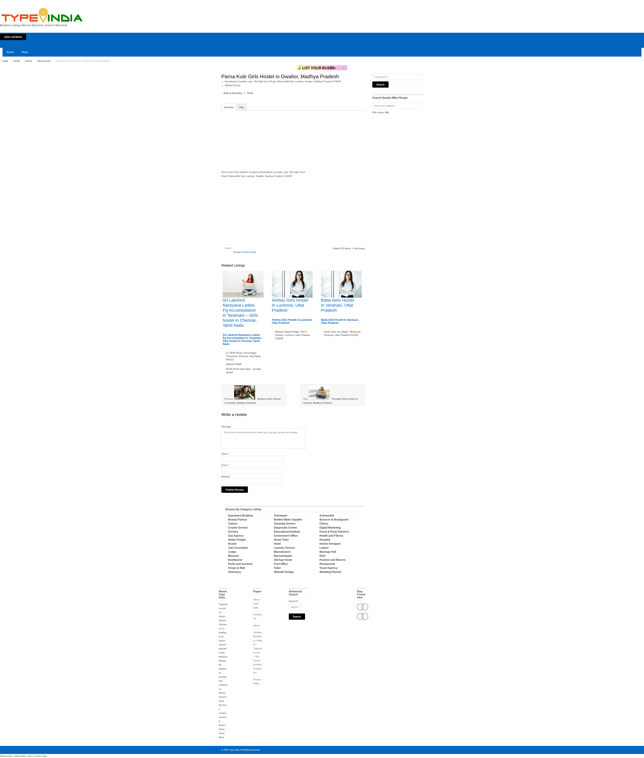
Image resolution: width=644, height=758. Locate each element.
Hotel (277, 543)
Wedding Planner (330, 572)
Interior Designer (330, 543)
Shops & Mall (236, 567)
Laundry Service (284, 547)
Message (226, 426)
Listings (620, 3)
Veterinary (234, 572)
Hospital (324, 539)
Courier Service (238, 527)
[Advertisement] (265, 138)
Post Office (281, 563)
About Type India (256, 603)
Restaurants (327, 563)
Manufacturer (282, 551)
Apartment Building (240, 515)
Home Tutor (281, 539)
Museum (233, 555)
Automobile (326, 515)
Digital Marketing (330, 527)
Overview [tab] (229, 107)
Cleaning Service (285, 523)
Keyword (293, 601)
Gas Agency (236, 535)
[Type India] (42, 15)
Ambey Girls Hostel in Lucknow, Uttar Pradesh (290, 305)
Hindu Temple (237, 539)
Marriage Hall (327, 551)
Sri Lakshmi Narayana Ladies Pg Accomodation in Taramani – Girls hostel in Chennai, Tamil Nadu (243, 339)
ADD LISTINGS (13, 37)
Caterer (232, 523)
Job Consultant (238, 547)
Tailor (277, 567)
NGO (322, 555)
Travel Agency (328, 567)
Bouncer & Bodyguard (333, 519)
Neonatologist (283, 555)
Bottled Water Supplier (288, 519)
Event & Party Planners (334, 531)
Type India (234, 750)
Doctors (233, 531)
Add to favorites (232, 93)
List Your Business (634, 3)
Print (250, 93)
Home (611, 3)
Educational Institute (287, 531)
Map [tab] (241, 107)
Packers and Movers (332, 559)
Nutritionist (235, 559)
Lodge (232, 551)
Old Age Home (283, 559)
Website (225, 476)
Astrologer (280, 515)
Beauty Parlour (237, 519)
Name (225, 453)
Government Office (286, 535)
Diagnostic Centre (285, 527)
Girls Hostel (44, 61)
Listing (16, 61)
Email (225, 465)
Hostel (28, 61)
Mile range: (378, 112)
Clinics (323, 523)
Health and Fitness (331, 535)
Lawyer (324, 547)
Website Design (284, 572)
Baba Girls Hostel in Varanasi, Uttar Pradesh (337, 305)
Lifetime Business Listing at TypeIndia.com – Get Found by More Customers (257, 652)
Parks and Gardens (240, 563)
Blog (25, 52)
